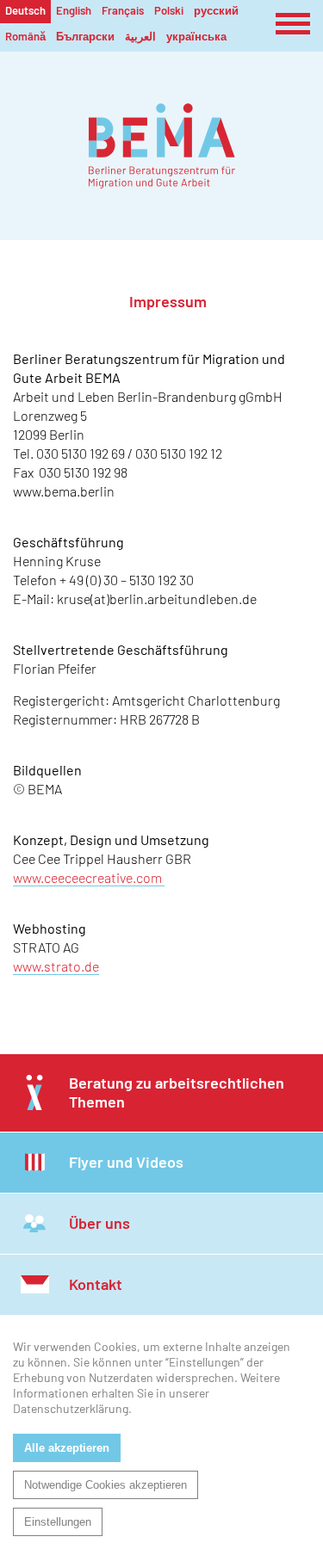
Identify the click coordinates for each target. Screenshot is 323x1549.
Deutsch (25, 10)
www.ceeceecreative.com (89, 877)
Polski (168, 10)
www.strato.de (56, 966)
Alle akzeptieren (66, 1447)
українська (196, 36)
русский (216, 10)
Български (85, 36)
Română (25, 36)
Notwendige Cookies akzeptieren (105, 1484)
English (73, 10)
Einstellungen (57, 1521)
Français (123, 10)
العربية (140, 36)
